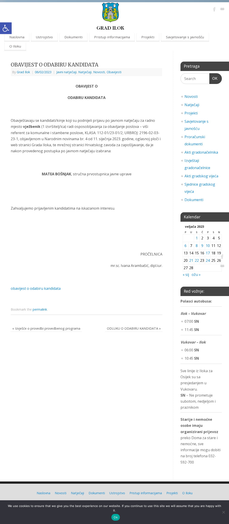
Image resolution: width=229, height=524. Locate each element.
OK (213, 78)
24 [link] (208, 260)
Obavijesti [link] (114, 72)
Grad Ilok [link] (23, 72)
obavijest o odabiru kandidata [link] (36, 288)
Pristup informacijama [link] (112, 37)
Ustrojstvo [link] (44, 37)
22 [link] (197, 260)
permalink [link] (40, 309)
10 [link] (208, 245)
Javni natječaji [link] (66, 72)
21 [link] (191, 260)
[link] (6, 28)
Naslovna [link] (16, 37)
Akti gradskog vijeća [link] (201, 176)
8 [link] (197, 245)
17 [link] (208, 253)
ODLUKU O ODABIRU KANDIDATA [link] (134, 328)
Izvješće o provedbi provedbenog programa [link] (46, 328)
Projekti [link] (147, 37)
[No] (223, 512)
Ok (116, 517)
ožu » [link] (196, 274)
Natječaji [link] (84, 72)
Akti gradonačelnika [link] (201, 152)
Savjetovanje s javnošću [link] (185, 37)
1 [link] (197, 238)
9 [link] (202, 245)
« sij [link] (186, 274)
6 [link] (185, 245)
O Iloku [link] (15, 46)
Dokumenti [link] (73, 37)
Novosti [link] (99, 72)
